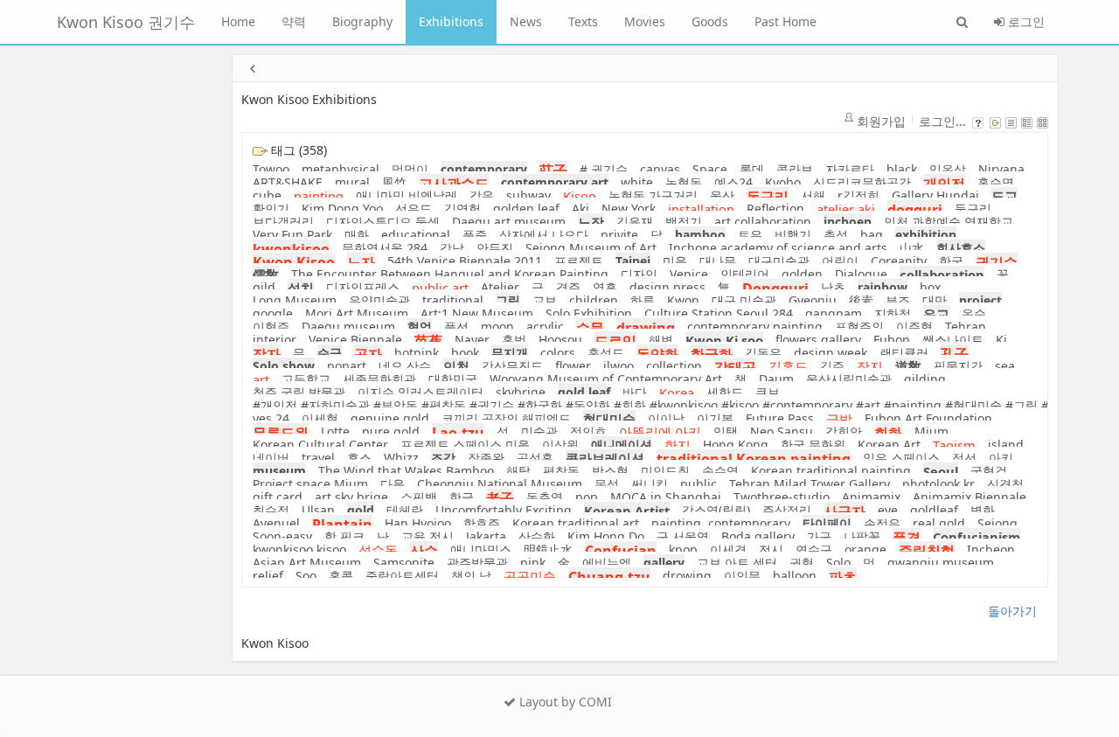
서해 (813, 195)
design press (667, 287)
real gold (939, 523)
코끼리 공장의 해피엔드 (506, 418)
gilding (925, 379)
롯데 (752, 169)
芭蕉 (428, 341)
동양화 (657, 354)
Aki (580, 208)
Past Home (785, 21)
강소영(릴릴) (716, 510)
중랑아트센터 (402, 575)
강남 (452, 248)
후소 (359, 457)
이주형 (914, 326)
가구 (819, 536)
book (465, 352)
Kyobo (783, 182)
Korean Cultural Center (320, 444)
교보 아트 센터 (737, 562)
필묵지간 (958, 366)
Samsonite (403, 562)
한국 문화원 (813, 444)
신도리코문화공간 (862, 182)
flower (573, 366)
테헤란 (404, 510)
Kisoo (579, 196)
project (980, 300)
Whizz (401, 457)
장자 (267, 354)
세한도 (724, 392)
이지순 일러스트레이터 (420, 392)
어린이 (840, 261)
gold (360, 510)
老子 (500, 498)
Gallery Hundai (935, 195)
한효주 (481, 523)
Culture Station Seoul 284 (718, 313)
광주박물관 (477, 562)
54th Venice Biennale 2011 (464, 261)
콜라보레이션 (605, 458)
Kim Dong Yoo (342, 208)
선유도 (413, 208)
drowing (687, 575)
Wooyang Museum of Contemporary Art (606, 379)
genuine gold (390, 418)
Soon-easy (282, 536)
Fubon (891, 339)
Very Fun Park (292, 234)
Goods (710, 21)
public (698, 484)
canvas (660, 169)
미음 (675, 261)
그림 (508, 300)
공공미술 (530, 576)
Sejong (997, 523)
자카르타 (849, 169)
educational (415, 234)
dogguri (914, 209)
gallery (664, 562)
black (901, 169)
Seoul (940, 471)
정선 (964, 457)
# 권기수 (604, 169)
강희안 (843, 431)
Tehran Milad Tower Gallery (809, 484)
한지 (677, 445)
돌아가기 (1012, 610)
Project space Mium (310, 484)
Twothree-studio (781, 497)
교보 (544, 300)
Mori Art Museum (356, 313)
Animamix (871, 497)
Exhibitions (451, 21)
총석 (836, 234)
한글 (461, 497)
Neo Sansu (781, 431)
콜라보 (794, 169)
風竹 (394, 182)
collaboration (942, 274)
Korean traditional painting (831, 470)
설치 (301, 287)
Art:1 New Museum (476, 313)
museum (279, 470)
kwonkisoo (291, 249)
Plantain (342, 524)
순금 (329, 352)
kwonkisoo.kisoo (299, 549)
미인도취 (665, 470)
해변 (661, 339)
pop (586, 497)
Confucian (621, 550)
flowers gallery (818, 339)
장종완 (486, 457)
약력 (293, 21)
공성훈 (535, 457)
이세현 (320, 418)
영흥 (605, 287)
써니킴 (649, 484)
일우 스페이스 (901, 457)
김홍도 (788, 366)
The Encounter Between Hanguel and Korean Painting (449, 274)
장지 (870, 366)
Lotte (335, 431)
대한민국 (452, 379)
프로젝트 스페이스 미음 (465, 444)
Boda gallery (758, 536)
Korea (676, 392)
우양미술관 (379, 300)
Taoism (954, 445)
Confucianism (976, 537)
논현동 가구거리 (653, 195)
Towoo (271, 169)
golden (802, 274)
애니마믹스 (480, 549)
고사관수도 (454, 183)
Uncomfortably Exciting (503, 510)
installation (701, 209)
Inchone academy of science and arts (778, 248)
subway (528, 195)
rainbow (882, 287)
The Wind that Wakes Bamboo (406, 470)
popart (346, 366)
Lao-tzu (458, 432)
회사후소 (960, 248)
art (261, 379)
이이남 (666, 418)
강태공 (735, 367)
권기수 (997, 262)
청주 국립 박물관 (299, 392)
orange (865, 549)
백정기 (683, 221)
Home (238, 21)
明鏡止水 (548, 549)
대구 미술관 (744, 300)
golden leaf (526, 208)
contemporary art (554, 182)
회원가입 (881, 121)
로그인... (942, 121)
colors (557, 352)
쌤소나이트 (952, 339)
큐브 (767, 392)
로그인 (1024, 21)
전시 (771, 549)
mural (352, 182)
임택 (725, 431)
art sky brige (351, 497)
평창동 (561, 470)
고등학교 (305, 379)
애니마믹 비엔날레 (406, 195)
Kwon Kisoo (294, 262)
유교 (936, 314)
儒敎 (266, 274)
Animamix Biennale (969, 497)
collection (674, 366)
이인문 (742, 575)
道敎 (908, 366)
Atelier (500, 287)
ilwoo (618, 366)
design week (830, 352)
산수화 (536, 536)
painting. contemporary (720, 523)
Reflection (775, 208)
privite (619, 234)
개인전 (944, 183)
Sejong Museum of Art (591, 248)
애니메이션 (621, 444)
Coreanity (899, 261)
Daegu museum (348, 326)
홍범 (514, 339)
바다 (634, 392)
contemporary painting (755, 326)
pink (533, 562)
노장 (591, 222)
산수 (424, 550)
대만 (934, 300)
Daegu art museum (509, 221)
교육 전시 (427, 536)
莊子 (553, 170)
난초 (833, 287)
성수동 (378, 550)
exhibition (925, 234)
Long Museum (295, 300)
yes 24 (271, 418)
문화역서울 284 (384, 248)
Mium (931, 431)
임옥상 (947, 169)
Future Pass (780, 418)
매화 (356, 234)
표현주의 (859, 326)
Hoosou (560, 339)
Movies (644, 21)
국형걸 (988, 470)
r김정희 (858, 195)
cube (267, 195)
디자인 (639, 274)
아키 (1001, 457)
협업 (419, 326)
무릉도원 (281, 432)
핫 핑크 (344, 536)
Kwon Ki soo (724, 340)
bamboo (700, 234)
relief (268, 575)
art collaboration (762, 221)
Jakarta (486, 536)
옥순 (974, 313)
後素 (861, 300)
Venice (689, 274)
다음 (392, 484)
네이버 (271, 457)
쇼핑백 (418, 497)
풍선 (456, 326)
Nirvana (1001, 169)
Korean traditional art (575, 523)
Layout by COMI (564, 701)
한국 (951, 261)
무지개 (509, 352)
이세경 (728, 549)
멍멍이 (410, 169)
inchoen (848, 221)
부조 (898, 300)
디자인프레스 (363, 287)
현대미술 (609, 419)
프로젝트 (578, 261)
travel (318, 457)
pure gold (391, 431)
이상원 (560, 444)
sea (1005, 366)
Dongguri (775, 288)
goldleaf (934, 510)
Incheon (991, 549)
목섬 (606, 484)
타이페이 (827, 523)
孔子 (955, 354)
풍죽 (474, 234)
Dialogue (861, 274)
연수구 (814, 549)
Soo (305, 575)
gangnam (833, 313)
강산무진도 (512, 366)
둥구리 (973, 208)
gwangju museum (940, 562)
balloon (795, 575)
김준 (832, 366)
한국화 (712, 354)
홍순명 (995, 182)
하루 (642, 300)
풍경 (907, 537)
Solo (838, 562)
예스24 (733, 182)
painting (319, 196)
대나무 (717, 261)
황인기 (271, 208)
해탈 (518, 470)
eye (888, 510)
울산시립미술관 (849, 379)
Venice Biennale (355, 339)
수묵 (590, 327)
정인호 (588, 431)
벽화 (982, 510)
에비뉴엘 (606, 562)
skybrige (521, 392)
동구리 (768, 196)
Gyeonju (813, 300)
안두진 (494, 248)
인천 (456, 366)
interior (274, 339)
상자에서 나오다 (543, 234)
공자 (368, 354)
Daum (776, 379)
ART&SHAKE (288, 182)
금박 (839, 419)
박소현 (610, 470)
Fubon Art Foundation (928, 418)
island (1006, 444)
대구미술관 (779, 261)
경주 (568, 287)
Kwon (683, 300)
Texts (583, 21)
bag (871, 234)
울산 (722, 195)
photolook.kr (938, 484)
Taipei (632, 261)
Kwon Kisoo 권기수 (126, 21)
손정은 (882, 523)
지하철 (892, 313)
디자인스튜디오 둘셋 (383, 221)
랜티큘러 (903, 352)
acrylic (545, 326)
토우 (750, 234)
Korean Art (889, 444)
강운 (481, 195)
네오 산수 (405, 366)
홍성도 (605, 352)
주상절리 (786, 510)
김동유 (763, 352)
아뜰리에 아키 (660, 432)
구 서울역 (683, 536)
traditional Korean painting (754, 459)
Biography (362, 21)
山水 (912, 248)
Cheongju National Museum (499, 484)
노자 (361, 262)
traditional (452, 300)
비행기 (793, 234)
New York (628, 208)
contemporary (484, 169)
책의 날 (471, 575)
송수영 (720, 470)
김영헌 (462, 208)
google (273, 313)
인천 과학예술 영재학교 (948, 221)
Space (709, 169)
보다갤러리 (283, 221)
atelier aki (846, 209)
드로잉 (615, 341)
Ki (1001, 339)
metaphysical (340, 169)
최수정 (271, 510)
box (930, 287)
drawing (645, 327)
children (593, 300)
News (526, 21)
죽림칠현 (927, 550)
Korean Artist (627, 510)
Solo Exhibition (589, 313)
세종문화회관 (379, 379)
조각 (443, 457)
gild (264, 287)
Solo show (284, 366)
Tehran (965, 326)
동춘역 (544, 497)
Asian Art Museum (307, 562)
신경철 (1005, 484)
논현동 (683, 182)
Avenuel (276, 523)
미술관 (539, 431)
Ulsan (318, 510)
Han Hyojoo (418, 523)
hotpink (416, 352)
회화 (888, 432)
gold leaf (584, 392)
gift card (277, 497)
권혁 (801, 562)
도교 (1004, 196)
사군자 (844, 511)
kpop (683, 549)
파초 (843, 577)
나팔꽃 (862, 536)
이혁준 (271, 326)
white (637, 182)
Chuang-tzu (609, 577)
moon (497, 326)
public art (440, 287)
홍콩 (341, 575)
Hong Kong (735, 444)
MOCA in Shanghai (665, 497)
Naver (472, 339)
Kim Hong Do (605, 536)
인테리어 (744, 274)
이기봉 (715, 418)
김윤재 (634, 221)
